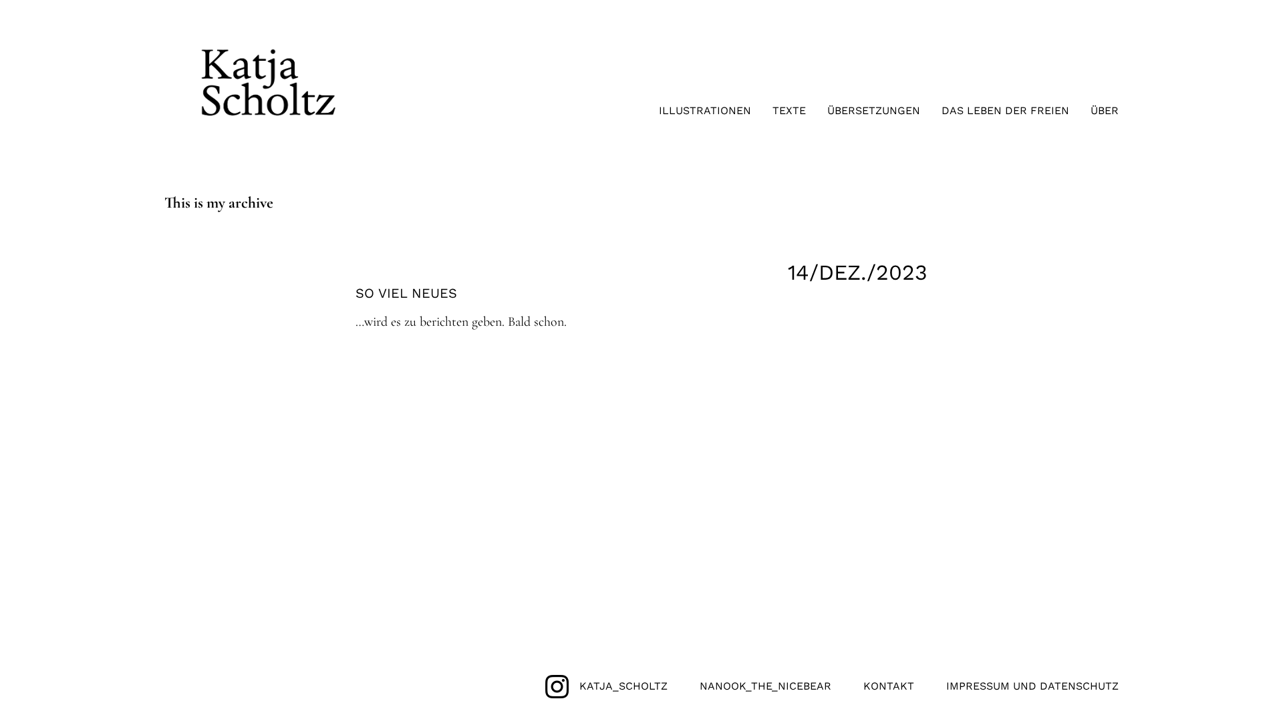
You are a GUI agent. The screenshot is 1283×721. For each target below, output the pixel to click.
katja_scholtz (623, 686)
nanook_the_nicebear (765, 686)
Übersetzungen (873, 110)
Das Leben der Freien (1005, 110)
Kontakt (888, 686)
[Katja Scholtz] (268, 125)
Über (1105, 110)
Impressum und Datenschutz (1032, 686)
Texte (789, 110)
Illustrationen (705, 110)
